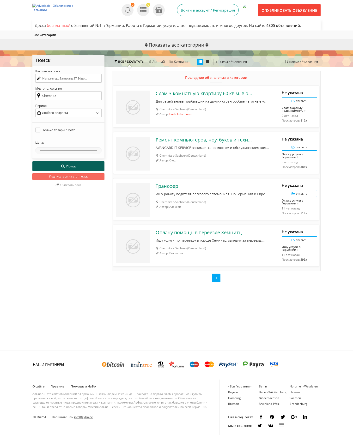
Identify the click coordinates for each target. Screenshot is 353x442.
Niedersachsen (269, 398)
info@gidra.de (83, 417)
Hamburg (234, 398)
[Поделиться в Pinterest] (272, 417)
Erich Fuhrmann (180, 114)
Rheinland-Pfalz (269, 404)
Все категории (45, 35)
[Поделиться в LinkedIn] (305, 417)
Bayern (233, 392)
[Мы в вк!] (270, 425)
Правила (57, 386)
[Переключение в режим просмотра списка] (200, 62)
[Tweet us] (283, 417)
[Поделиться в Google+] (294, 417)
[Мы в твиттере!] (259, 425)
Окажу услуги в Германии (292, 156)
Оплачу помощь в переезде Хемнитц (199, 232)
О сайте (38, 386)
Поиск (71, 166)
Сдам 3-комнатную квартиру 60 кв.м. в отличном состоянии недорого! (204, 93)
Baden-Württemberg (272, 392)
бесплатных (58, 25)
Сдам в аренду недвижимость (292, 109)
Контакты (39, 417)
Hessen (295, 392)
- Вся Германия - (239, 386)
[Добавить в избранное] (119, 91)
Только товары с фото (59, 130)
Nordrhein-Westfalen (304, 386)
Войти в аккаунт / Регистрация (208, 10)
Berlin (263, 386)
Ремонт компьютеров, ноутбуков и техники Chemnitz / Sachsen (204, 140)
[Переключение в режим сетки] (207, 62)
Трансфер (167, 186)
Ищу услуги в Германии (291, 248)
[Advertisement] (68, 271)
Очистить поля (70, 185)
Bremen (233, 404)
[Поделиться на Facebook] (260, 417)
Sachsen (295, 398)
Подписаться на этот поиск (68, 176)
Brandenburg (298, 404)
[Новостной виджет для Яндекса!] (281, 425)
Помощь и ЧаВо (83, 386)
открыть (301, 101)
